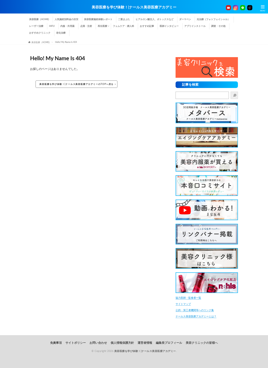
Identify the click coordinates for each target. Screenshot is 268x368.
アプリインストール (195, 26)
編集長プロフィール (169, 342)
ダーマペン (185, 19)
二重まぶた (124, 19)
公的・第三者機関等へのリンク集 (195, 310)
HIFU (52, 26)
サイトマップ (183, 304)
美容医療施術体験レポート (98, 19)
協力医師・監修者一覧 (188, 298)
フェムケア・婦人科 (123, 26)
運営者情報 (145, 342)
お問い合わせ (98, 342)
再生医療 (102, 26)
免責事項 (56, 342)
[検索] (234, 95)
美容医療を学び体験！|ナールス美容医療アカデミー (134, 7)
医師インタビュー (169, 26)
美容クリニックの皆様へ (202, 342)
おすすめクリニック (40, 33)
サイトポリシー (75, 342)
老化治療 (61, 33)
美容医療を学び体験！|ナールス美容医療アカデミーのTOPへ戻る (76, 84)
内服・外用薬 (67, 26)
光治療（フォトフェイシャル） (213, 19)
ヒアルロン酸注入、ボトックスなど (155, 19)
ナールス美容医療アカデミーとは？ (196, 316)
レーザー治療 (36, 26)
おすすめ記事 (147, 26)
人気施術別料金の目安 (66, 19)
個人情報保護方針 (122, 342)
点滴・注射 (86, 26)
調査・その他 (218, 26)
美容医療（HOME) (39, 19)
